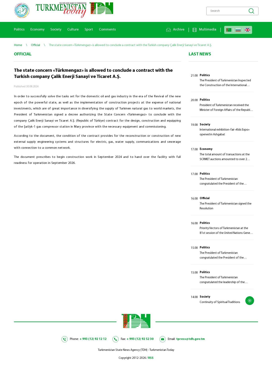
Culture (73, 29)
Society (55, 29)
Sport (89, 29)
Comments (107, 29)
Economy (37, 29)
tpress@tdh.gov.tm (190, 339)
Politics (19, 29)
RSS (151, 358)
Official (204, 198)
